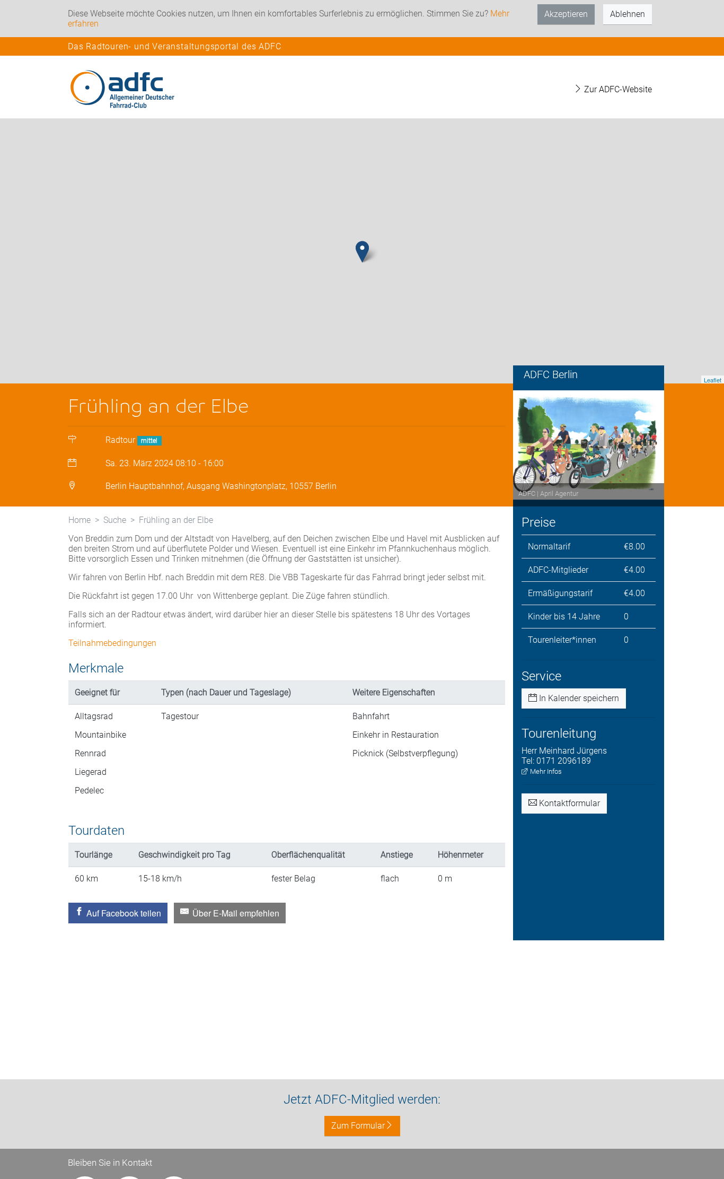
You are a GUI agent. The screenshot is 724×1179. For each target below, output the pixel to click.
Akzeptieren (566, 14)
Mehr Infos (545, 771)
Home (79, 520)
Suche (114, 520)
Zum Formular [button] (358, 1126)
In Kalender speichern (578, 698)
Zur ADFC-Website (617, 89)
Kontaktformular (568, 803)
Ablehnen (627, 14)
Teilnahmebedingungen (112, 643)
